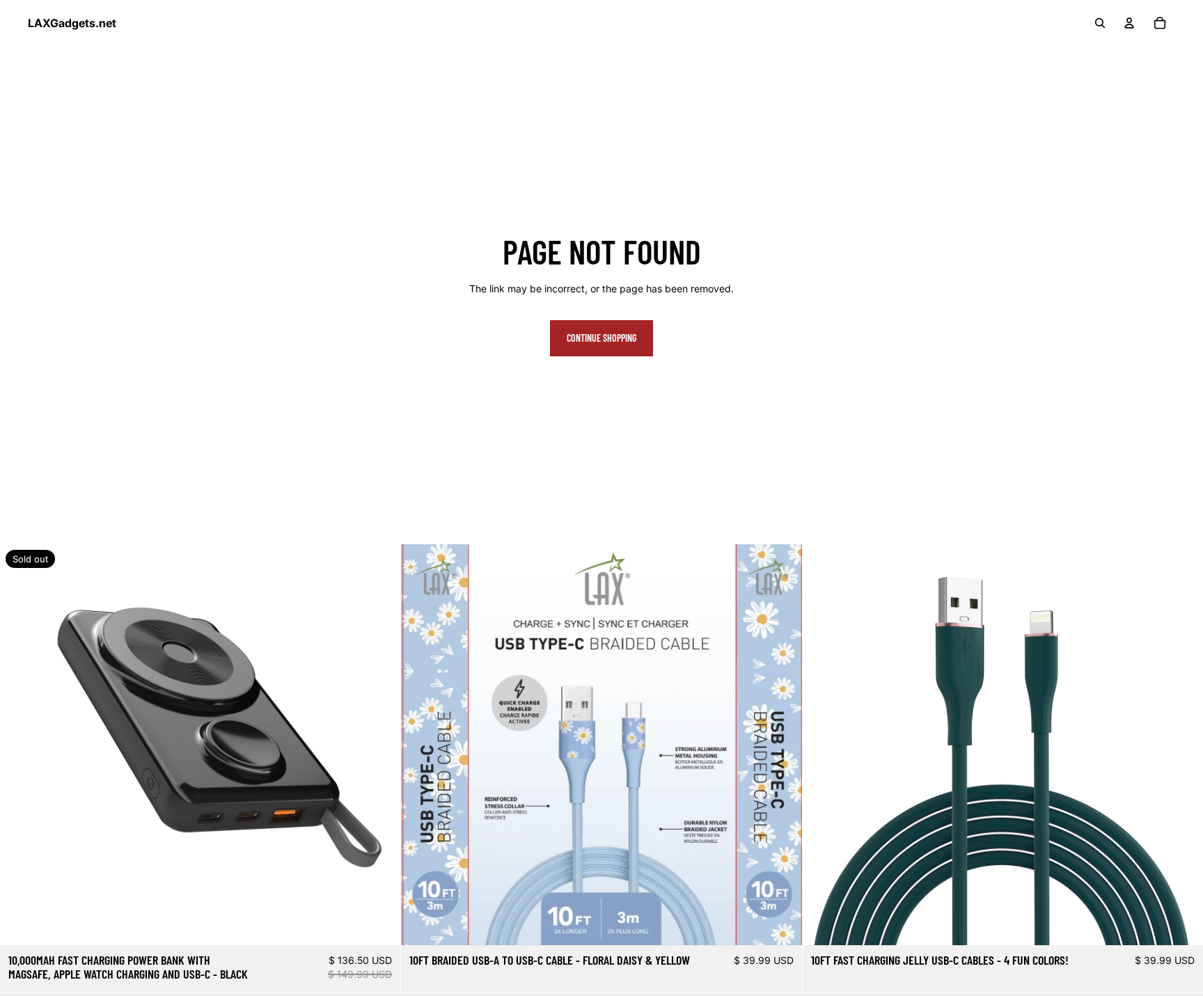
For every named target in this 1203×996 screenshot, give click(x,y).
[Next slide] (379, 744)
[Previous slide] (21, 744)
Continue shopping (601, 338)
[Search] (1100, 23)
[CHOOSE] (780, 923)
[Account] (1129, 23)
